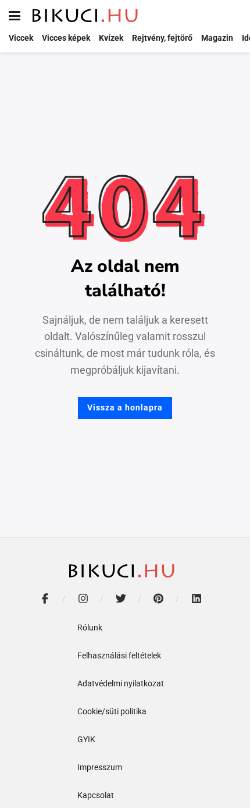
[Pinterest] (158, 599)
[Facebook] (45, 599)
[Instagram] (83, 599)
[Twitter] (120, 599)
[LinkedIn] (196, 599)
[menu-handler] (14, 15)
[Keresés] (232, 15)
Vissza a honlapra (125, 407)
